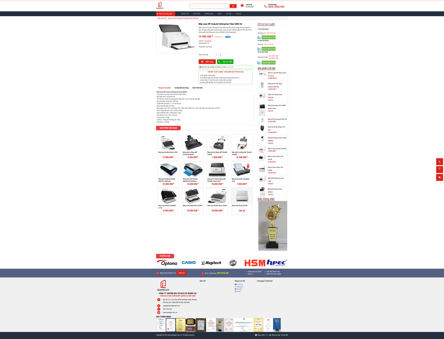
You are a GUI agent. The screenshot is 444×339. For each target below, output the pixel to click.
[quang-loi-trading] (244, 325)
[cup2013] (277, 325)
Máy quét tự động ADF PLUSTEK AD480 (190, 153)
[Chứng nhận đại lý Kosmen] (211, 325)
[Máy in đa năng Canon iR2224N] (262, 96)
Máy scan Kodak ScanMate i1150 (167, 207)
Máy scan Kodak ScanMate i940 (241, 180)
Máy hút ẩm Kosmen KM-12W (277, 119)
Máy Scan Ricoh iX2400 (239, 205)
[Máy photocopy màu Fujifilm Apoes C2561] (262, 110)
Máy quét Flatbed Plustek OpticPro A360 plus (166, 180)
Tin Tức (228, 14)
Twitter (239, 291)
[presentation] (158, 263)
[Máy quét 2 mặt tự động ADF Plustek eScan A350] (217, 169)
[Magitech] (189, 263)
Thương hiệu (165, 256)
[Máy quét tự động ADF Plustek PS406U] (241, 143)
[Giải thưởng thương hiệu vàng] (258, 325)
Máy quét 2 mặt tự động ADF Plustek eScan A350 (216, 180)
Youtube (239, 289)
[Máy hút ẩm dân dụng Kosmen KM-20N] (262, 85)
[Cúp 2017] (220, 325)
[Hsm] (233, 263)
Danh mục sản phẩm (165, 14)
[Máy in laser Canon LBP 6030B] (262, 158)
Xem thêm (229, 67)
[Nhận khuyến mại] (439, 169)
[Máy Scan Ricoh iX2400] (241, 196)
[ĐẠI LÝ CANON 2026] (171, 325)
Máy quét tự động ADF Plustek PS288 (217, 153)
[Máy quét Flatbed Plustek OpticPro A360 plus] (168, 169)
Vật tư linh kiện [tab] (198, 88)
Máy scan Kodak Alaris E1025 (168, 152)
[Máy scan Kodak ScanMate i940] (241, 169)
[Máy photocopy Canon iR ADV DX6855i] (262, 138)
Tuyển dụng (209, 14)
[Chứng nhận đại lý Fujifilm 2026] (161, 325)
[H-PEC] (255, 263)
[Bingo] (211, 263)
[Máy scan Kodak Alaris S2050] (192, 196)
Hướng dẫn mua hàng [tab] (182, 88)
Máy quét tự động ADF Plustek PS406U (242, 153)
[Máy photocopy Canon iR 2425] (262, 179)
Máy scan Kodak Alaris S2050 (192, 205)
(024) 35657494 (276, 6)
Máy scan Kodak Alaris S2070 (217, 205)
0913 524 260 (222, 273)
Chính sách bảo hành (254, 271)
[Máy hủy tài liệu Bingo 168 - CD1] (262, 128)
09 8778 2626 (271, 33)
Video (219, 14)
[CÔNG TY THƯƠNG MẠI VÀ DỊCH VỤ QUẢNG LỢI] (171, 5)
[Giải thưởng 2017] (200, 325)
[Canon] (277, 263)
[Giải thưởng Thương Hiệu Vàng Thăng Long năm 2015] (190, 325)
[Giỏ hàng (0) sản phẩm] (242, 5)
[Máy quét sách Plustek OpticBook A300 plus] (192, 169)
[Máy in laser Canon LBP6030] (262, 150)
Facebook (240, 284)
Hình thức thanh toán (273, 271)
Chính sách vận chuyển (273, 274)
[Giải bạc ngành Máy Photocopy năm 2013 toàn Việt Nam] (273, 222)
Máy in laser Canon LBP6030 (277, 149)
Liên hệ (238, 14)
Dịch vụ (250, 274)
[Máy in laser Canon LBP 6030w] (262, 168)
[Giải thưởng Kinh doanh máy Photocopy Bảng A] (181, 325)
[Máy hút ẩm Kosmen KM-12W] (262, 120)
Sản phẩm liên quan (168, 128)
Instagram (240, 287)
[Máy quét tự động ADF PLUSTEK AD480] (192, 143)
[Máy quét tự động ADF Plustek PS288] (217, 143)
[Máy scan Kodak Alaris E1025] (168, 143)
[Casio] (167, 262)
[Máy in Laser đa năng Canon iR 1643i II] (262, 74)
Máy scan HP (162, 18)
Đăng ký (182, 273)
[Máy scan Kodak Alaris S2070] (217, 196)
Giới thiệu (196, 14)
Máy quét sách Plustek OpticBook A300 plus (190, 180)
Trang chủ (185, 14)
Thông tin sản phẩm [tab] (164, 88)
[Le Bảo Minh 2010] (268, 325)
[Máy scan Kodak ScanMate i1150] (168, 196)
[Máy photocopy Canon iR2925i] (262, 192)
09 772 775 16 (269, 44)
